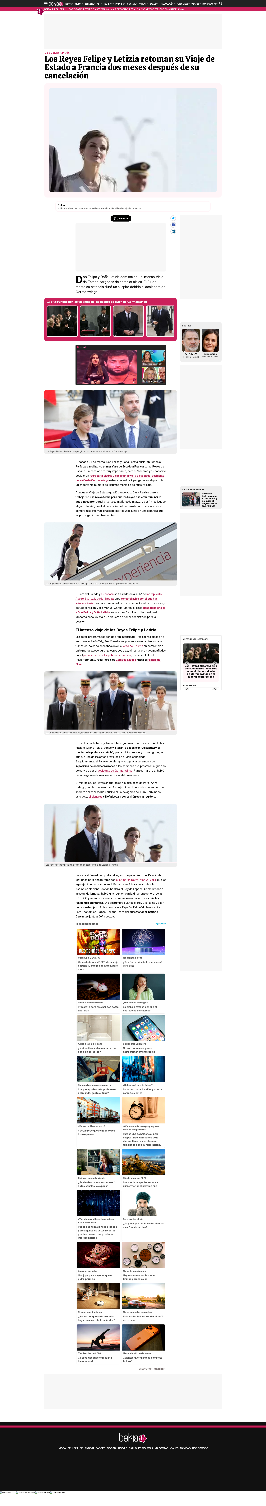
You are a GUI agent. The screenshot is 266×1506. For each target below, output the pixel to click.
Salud (133, 1448)
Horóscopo (200, 1448)
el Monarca (96, 797)
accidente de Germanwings (115, 771)
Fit (82, 1448)
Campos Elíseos (126, 660)
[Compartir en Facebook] (173, 225)
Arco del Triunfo (133, 646)
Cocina (112, 1448)
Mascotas (161, 1448)
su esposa (107, 594)
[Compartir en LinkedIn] (173, 231)
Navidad (185, 1448)
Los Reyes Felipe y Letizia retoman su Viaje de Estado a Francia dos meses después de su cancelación (126, 9)
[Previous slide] (187, 663)
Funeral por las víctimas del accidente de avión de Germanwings (102, 302)
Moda (62, 1448)
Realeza (59, 9)
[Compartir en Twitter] (173, 218)
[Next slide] (214, 663)
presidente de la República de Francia (107, 655)
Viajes (174, 1448)
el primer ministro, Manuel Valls (136, 880)
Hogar (122, 1448)
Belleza (72, 1448)
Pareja (89, 1448)
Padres (100, 1448)
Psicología (145, 1448)
